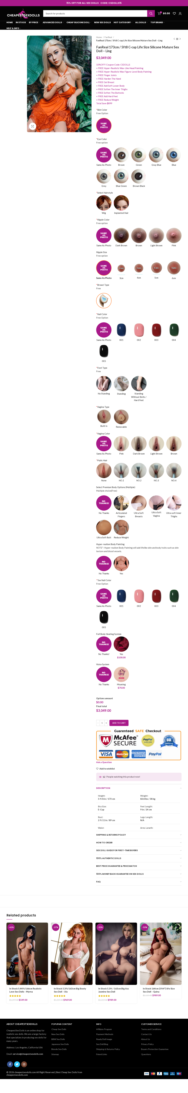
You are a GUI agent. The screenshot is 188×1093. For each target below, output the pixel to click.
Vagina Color (103, 433)
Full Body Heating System (108, 634)
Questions (146, 1054)
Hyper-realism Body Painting (110, 544)
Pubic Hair (101, 460)
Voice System (102, 664)
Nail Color (101, 314)
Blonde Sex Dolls (59, 1049)
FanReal (108, 37)
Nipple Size (101, 252)
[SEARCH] (151, 13)
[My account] (180, 13)
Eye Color (101, 139)
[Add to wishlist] (45, 940)
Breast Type (102, 285)
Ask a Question (104, 762)
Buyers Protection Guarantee (154, 1049)
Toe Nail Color (103, 580)
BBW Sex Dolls (58, 1039)
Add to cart (119, 723)
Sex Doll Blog (102, 1044)
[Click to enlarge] (32, 126)
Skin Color (101, 109)
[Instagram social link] (24, 1064)
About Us (145, 1039)
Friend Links (101, 1054)
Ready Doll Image (104, 1039)
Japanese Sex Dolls (60, 1044)
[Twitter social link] (17, 1064)
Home (99, 37)
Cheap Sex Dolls (58, 1029)
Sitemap (55, 1054)
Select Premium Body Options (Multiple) (115, 487)
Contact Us (146, 1034)
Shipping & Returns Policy (108, 1049)
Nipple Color (103, 219)
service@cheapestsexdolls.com (28, 1054)
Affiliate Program (104, 1029)
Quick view (45, 934)
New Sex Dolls (57, 1034)
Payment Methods (104, 1034)
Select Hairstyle (104, 192)
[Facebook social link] (10, 1064)
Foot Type (101, 367)
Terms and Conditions (151, 1029)
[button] (45, 927)
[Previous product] (174, 39)
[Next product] (180, 39)
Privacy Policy (147, 1044)
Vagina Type (102, 407)
